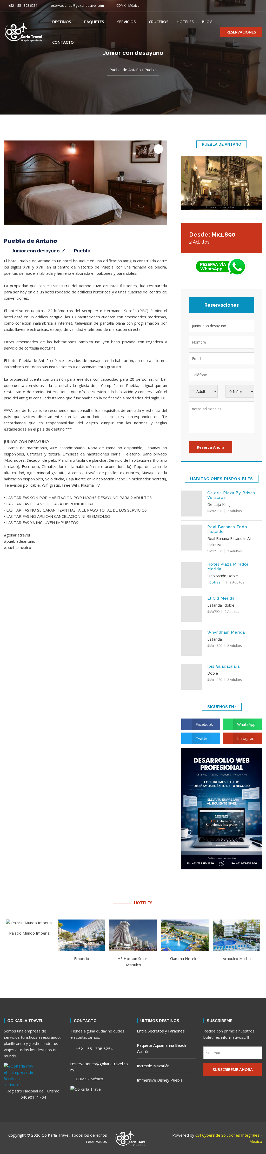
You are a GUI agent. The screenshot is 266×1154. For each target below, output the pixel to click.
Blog (207, 21)
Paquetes (94, 21)
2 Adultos (234, 511)
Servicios (126, 21)
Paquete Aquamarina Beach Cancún (161, 1048)
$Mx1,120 (214, 679)
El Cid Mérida (221, 598)
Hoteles (185, 21)
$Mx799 (213, 611)
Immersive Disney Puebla (160, 1080)
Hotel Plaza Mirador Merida (228, 566)
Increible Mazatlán (153, 1065)
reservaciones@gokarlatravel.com (76, 5)
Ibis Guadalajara (223, 666)
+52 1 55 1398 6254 (22, 5)
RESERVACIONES (241, 32)
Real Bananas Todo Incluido (227, 529)
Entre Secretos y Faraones (161, 1031)
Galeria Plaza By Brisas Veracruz (231, 495)
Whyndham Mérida (226, 632)
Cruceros (158, 21)
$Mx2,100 (214, 511)
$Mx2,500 (214, 551)
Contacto (63, 42)
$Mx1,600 (214, 645)
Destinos (61, 21)
